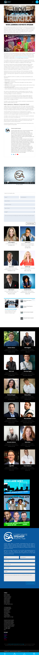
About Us (24, 654)
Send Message (30, 223)
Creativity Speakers (7, 615)
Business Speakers (7, 595)
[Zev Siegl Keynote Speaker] (11, 304)
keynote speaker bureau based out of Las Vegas (16, 644)
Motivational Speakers (7, 596)
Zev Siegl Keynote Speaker (11, 309)
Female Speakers (7, 610)
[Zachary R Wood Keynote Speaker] (22, 306)
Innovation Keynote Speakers (9, 623)
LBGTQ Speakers (7, 614)
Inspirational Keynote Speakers (9, 620)
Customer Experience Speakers (9, 626)
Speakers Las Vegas (25, 651)
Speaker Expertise (7, 602)
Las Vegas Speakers (7, 627)
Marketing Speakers (7, 609)
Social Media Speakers (7, 608)
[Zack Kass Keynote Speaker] (22, 312)
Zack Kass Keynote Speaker (28, 312)
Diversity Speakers (7, 600)
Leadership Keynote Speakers (9, 621)
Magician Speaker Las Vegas (8, 616)
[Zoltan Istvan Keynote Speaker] (22, 301)
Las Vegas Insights (7, 628)
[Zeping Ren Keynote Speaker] (22, 318)
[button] (37, 1)
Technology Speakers (7, 607)
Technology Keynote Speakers (9, 622)
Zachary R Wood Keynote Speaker (28, 307)
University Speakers (7, 612)
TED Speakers (6, 613)
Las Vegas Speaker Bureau (8, 604)
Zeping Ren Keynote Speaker (29, 317)
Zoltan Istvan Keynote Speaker (27, 301)
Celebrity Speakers (7, 599)
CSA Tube (14, 654)
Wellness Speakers (7, 601)
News (5, 654)
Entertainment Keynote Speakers (9, 624)
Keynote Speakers (7, 594)
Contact (34, 654)
